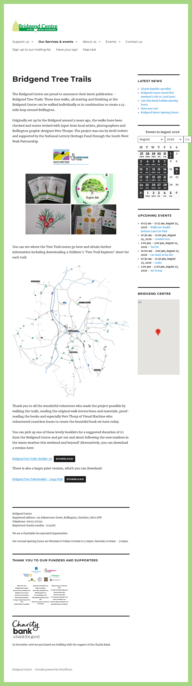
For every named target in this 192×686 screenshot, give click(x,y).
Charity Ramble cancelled (156, 89)
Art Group (156, 270)
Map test (89, 49)
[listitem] (85, 371)
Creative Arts (162, 239)
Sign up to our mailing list (31, 49)
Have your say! (67, 49)
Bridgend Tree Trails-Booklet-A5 (32, 458)
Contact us (134, 41)
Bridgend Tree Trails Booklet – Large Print (37, 479)
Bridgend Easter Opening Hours (160, 112)
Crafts (158, 262)
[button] (158, 334)
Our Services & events (55, 41)
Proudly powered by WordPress (53, 669)
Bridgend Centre (22, 669)
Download (64, 458)
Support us (20, 41)
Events (111, 41)
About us (89, 41)
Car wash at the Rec (161, 255)
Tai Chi (154, 247)
